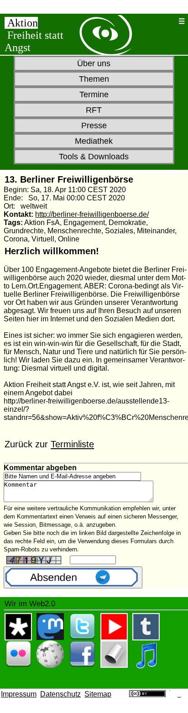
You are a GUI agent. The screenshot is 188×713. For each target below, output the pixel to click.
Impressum (19, 694)
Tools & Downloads (94, 156)
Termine (94, 94)
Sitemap (97, 694)
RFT (94, 110)
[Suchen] (169, 21)
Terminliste (72, 444)
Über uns (93, 63)
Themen (94, 79)
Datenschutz (60, 694)
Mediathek (94, 141)
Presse (94, 125)
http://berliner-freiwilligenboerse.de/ (92, 214)
